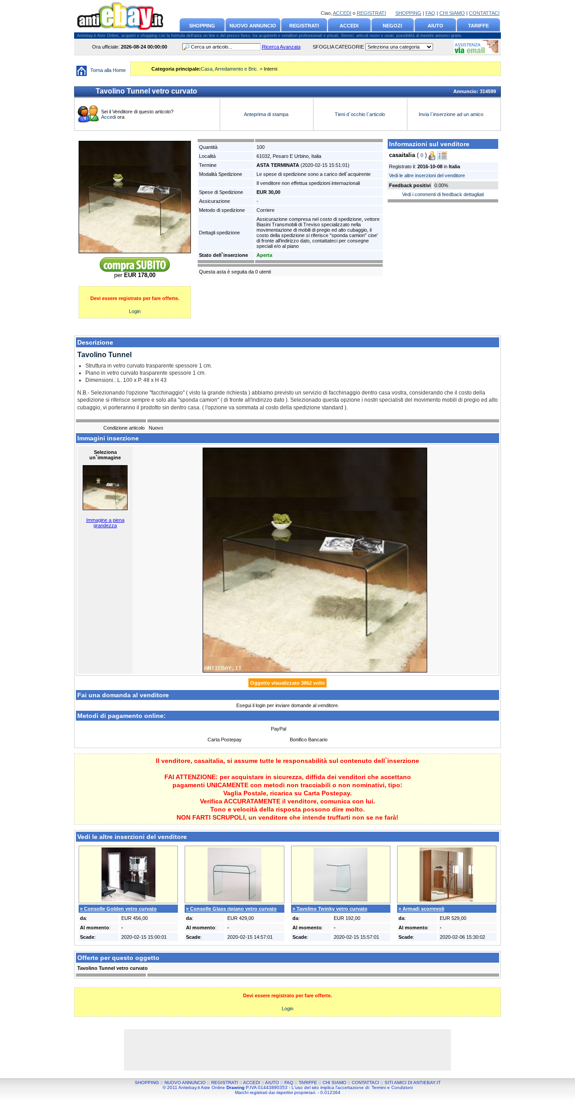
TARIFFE (478, 25)
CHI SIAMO (452, 13)
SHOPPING (408, 13)
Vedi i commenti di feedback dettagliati (443, 194)
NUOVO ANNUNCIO (253, 25)
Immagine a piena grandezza (105, 522)
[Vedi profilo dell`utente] (442, 155)
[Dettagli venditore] (432, 155)
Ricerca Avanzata (281, 46)
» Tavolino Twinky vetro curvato (329, 908)
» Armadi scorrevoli (421, 908)
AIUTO (435, 25)
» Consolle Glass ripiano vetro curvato (231, 908)
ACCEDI (342, 13)
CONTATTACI (484, 13)
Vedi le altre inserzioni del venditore (427, 175)
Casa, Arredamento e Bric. (229, 69)
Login (135, 311)
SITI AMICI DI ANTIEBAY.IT (413, 1082)
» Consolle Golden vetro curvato (118, 908)
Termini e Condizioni (392, 1087)
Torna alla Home (108, 70)
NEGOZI (392, 25)
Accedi (109, 117)
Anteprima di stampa (266, 114)
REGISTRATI (371, 13)
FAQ (430, 13)
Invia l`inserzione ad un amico (452, 114)
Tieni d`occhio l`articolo (360, 114)
